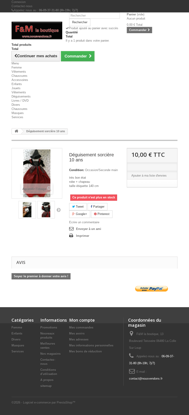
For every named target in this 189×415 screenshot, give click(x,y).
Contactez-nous (22, 6)
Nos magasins (50, 353)
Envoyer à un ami (88, 229)
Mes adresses (79, 339)
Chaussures (19, 75)
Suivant (58, 209)
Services (17, 117)
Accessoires (20, 80)
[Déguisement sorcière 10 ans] (27, 209)
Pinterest (103, 214)
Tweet (79, 206)
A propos (46, 380)
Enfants (17, 84)
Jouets (16, 88)
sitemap (46, 386)
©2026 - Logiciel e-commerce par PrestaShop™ (43, 402)
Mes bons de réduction (85, 351)
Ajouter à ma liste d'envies (149, 175)
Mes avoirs (77, 333)
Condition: (76, 170)
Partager (98, 206)
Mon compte (82, 320)
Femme (17, 67)
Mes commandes (81, 327)
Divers (16, 104)
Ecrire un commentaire (84, 222)
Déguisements (21, 96)
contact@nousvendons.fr (145, 378)
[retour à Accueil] (16, 131)
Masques (18, 113)
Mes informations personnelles (91, 345)
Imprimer (82, 236)
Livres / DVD (20, 100)
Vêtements (19, 71)
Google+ (81, 214)
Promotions (48, 327)
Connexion (19, 2)
